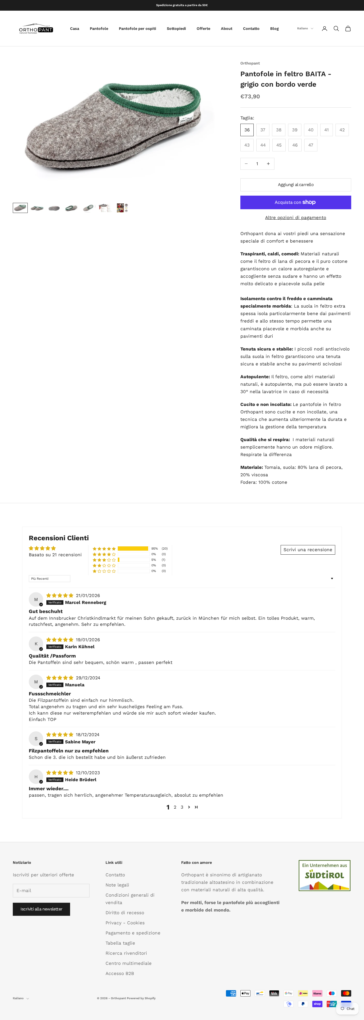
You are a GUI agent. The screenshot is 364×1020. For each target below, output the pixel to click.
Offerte (203, 28)
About (226, 28)
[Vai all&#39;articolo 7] (122, 208)
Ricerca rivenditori (126, 953)
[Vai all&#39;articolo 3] (54, 208)
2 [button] (175, 807)
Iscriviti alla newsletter (41, 909)
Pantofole (99, 28)
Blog (274, 28)
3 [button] (182, 807)
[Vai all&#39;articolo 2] (37, 208)
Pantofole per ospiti (137, 28)
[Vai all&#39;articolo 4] (71, 208)
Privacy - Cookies (125, 922)
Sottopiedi (176, 28)
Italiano (302, 28)
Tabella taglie (120, 943)
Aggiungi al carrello (296, 184)
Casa (74, 28)
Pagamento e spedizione (133, 933)
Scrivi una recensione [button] (308, 549)
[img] (60, 595)
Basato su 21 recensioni (55, 554)
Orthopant (250, 63)
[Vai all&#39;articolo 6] (105, 208)
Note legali (117, 885)
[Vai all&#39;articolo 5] (88, 208)
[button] (104, 548)
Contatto (251, 28)
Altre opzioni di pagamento (295, 217)
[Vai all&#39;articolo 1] (20, 208)
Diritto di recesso (125, 912)
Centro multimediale (129, 963)
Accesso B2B (120, 973)
